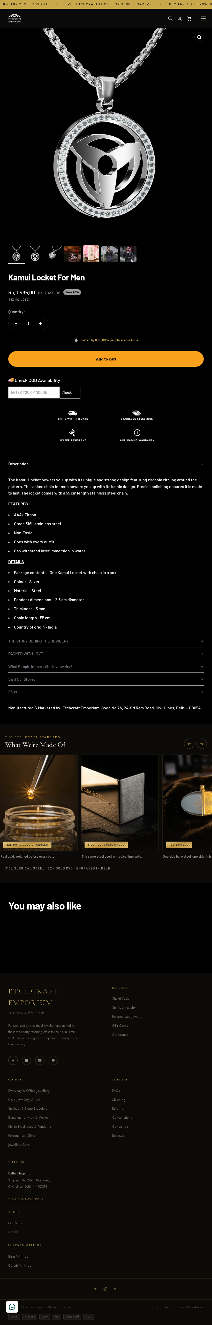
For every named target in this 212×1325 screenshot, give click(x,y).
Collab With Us (19, 1265)
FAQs (116, 1090)
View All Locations (26, 1198)
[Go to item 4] (72, 255)
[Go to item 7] (128, 255)
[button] (170, 18)
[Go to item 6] (109, 255)
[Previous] (189, 744)
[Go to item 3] (54, 255)
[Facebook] (13, 1060)
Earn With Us (18, 1256)
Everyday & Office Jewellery (29, 1090)
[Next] (201, 744)
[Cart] (189, 18)
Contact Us (120, 1126)
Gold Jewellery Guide (24, 1099)
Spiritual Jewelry (124, 1007)
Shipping (118, 1099)
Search (13, 1231)
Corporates (120, 1034)
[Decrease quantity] (16, 323)
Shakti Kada (121, 998)
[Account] (179, 18)
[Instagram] (26, 1060)
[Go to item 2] (35, 255)
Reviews (118, 1135)
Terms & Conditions (190, 1307)
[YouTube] (39, 1060)
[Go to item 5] (91, 254)
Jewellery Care (18, 1144)
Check (67, 392)
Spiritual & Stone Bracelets (27, 1108)
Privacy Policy (161, 1307)
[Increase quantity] (40, 323)
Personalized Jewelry (127, 1016)
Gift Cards (120, 1025)
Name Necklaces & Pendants (29, 1126)
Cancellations (122, 1117)
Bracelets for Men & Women (29, 1117)
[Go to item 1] (16, 255)
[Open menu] (203, 18)
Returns (117, 1108)
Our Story (15, 1223)
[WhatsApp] (53, 1060)
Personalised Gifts (21, 1135)
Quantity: (16, 311)
